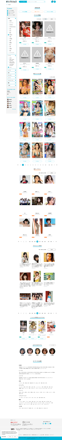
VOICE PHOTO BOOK (41, 377)
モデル (38, 401)
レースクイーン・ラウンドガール (26, 402)
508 (51, 241)
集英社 (46, 367)
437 (39, 241)
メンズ (36, 408)
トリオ (25, 397)
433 (29, 241)
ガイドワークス (24, 367)
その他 (9, 85)
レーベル (9, 55)
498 (42, 313)
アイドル (28, 401)
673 (48, 313)
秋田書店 (20, 367)
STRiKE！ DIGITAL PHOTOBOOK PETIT (12, 62)
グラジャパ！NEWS (50, 11)
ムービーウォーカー (11, 52)
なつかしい (39, 392)
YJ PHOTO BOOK (30, 372)
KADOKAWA (30, 367)
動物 (41, 408)
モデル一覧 (13, 109)
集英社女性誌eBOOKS (22, 373)
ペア (21, 397)
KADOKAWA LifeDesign (36, 367)
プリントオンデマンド (49, 377)
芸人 (35, 404)
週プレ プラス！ (11, 13)
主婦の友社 (10, 34)
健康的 (21, 388)
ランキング (8, 92)
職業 (8, 82)
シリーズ (9, 70)
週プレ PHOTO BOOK (22, 372)
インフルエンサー (49, 402)
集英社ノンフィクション (31, 373)
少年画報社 (10, 38)
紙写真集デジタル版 (22, 377)
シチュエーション (10, 80)
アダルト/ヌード (46, 404)
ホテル (36, 397)
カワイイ (46, 392)
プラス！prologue (29, 377)
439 (44, 241)
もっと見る (52, 345)
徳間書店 (10, 42)
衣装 (8, 72)
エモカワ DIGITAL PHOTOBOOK (11, 65)
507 (48, 241)
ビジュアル (9, 75)
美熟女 (33, 392)
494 (32, 313)
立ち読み (24, 44)
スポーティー (34, 388)
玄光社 (41, 367)
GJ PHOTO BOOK (36, 372)
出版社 (9, 18)
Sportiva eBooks (37, 373)
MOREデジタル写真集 (43, 372)
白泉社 (10, 46)
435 (34, 241)
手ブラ (21, 408)
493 (29, 313)
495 (34, 313)
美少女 (21, 392)
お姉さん (27, 392)
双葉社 (10, 50)
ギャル (50, 388)
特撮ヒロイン (22, 404)
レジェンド (29, 404)
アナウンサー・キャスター (38, 402)
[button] (54, 326)
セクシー (52, 392)
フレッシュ (27, 388)
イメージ (9, 77)
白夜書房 (10, 48)
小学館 (10, 36)
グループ (31, 397)
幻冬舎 (44, 367)
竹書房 (10, 40)
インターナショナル (42, 388)
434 (32, 241)
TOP (6, 4)
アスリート (40, 404)
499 (44, 313)
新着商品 (8, 91)
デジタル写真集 (11, 10)
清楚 (21, 393)
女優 (34, 401)
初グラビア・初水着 (28, 408)
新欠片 (10, 44)
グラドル (22, 401)
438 (42, 241)
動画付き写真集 (34, 377)
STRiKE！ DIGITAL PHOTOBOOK (11, 60)
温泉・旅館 (42, 397)
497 (39, 313)
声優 (44, 401)
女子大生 (49, 401)
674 (51, 313)
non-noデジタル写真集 (51, 372)
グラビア (10, 67)
